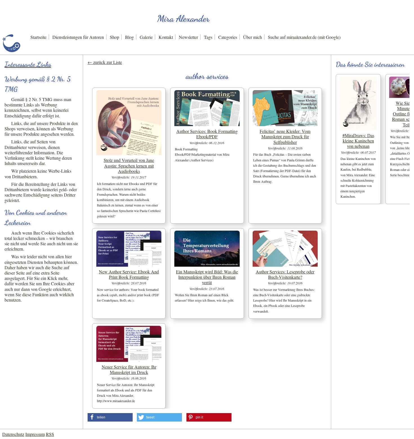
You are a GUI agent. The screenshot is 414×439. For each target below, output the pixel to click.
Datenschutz (13, 434)
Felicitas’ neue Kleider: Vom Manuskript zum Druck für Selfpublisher (285, 136)
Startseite (38, 37)
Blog (129, 37)
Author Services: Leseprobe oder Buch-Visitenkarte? (285, 274)
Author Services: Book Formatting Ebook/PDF (207, 133)
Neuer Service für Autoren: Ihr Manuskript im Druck (129, 369)
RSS (50, 434)
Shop (114, 37)
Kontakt (166, 37)
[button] (110, 417)
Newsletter (188, 37)
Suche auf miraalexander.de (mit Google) (304, 37)
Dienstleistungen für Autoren (78, 37)
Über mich (252, 37)
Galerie (146, 37)
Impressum (35, 434)
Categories (227, 37)
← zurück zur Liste (105, 62)
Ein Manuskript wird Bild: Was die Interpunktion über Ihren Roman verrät (207, 277)
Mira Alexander (183, 18)
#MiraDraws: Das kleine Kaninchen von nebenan (358, 140)
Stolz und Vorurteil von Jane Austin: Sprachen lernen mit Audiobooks (129, 165)
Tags (208, 37)
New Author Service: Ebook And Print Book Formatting (129, 274)
